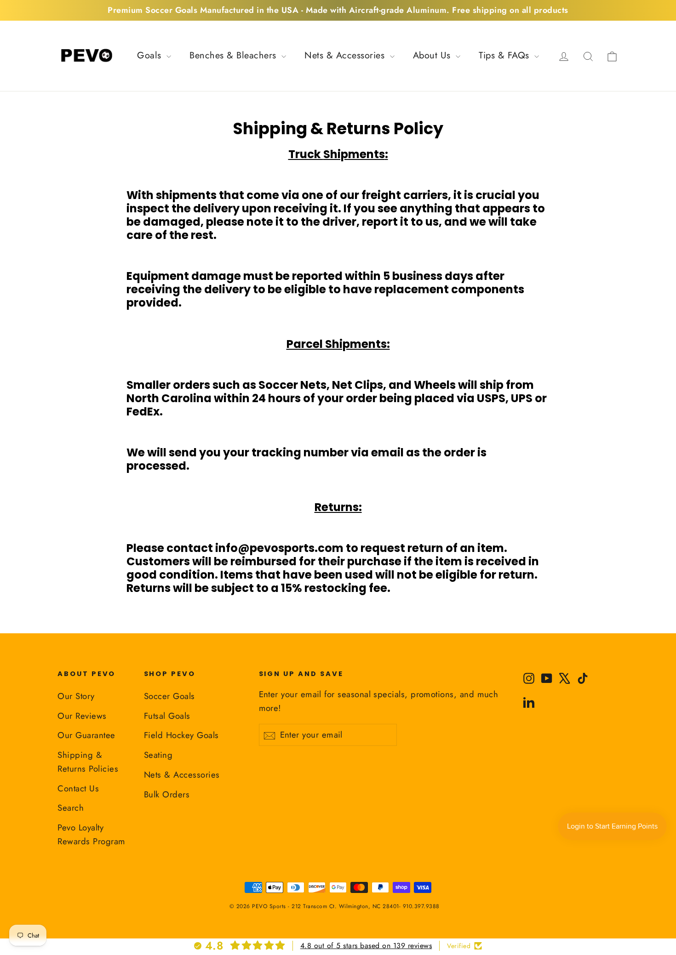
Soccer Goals (169, 696)
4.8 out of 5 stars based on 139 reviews (366, 945)
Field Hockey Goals (181, 735)
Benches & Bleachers (234, 55)
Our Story (76, 696)
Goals (150, 55)
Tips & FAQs (505, 55)
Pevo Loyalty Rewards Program (91, 834)
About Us (433, 55)
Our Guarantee (86, 735)
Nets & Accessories (346, 55)
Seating (158, 755)
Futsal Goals (167, 716)
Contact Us (78, 788)
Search (70, 808)
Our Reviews (82, 716)
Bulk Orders (167, 794)
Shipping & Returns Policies (87, 762)
